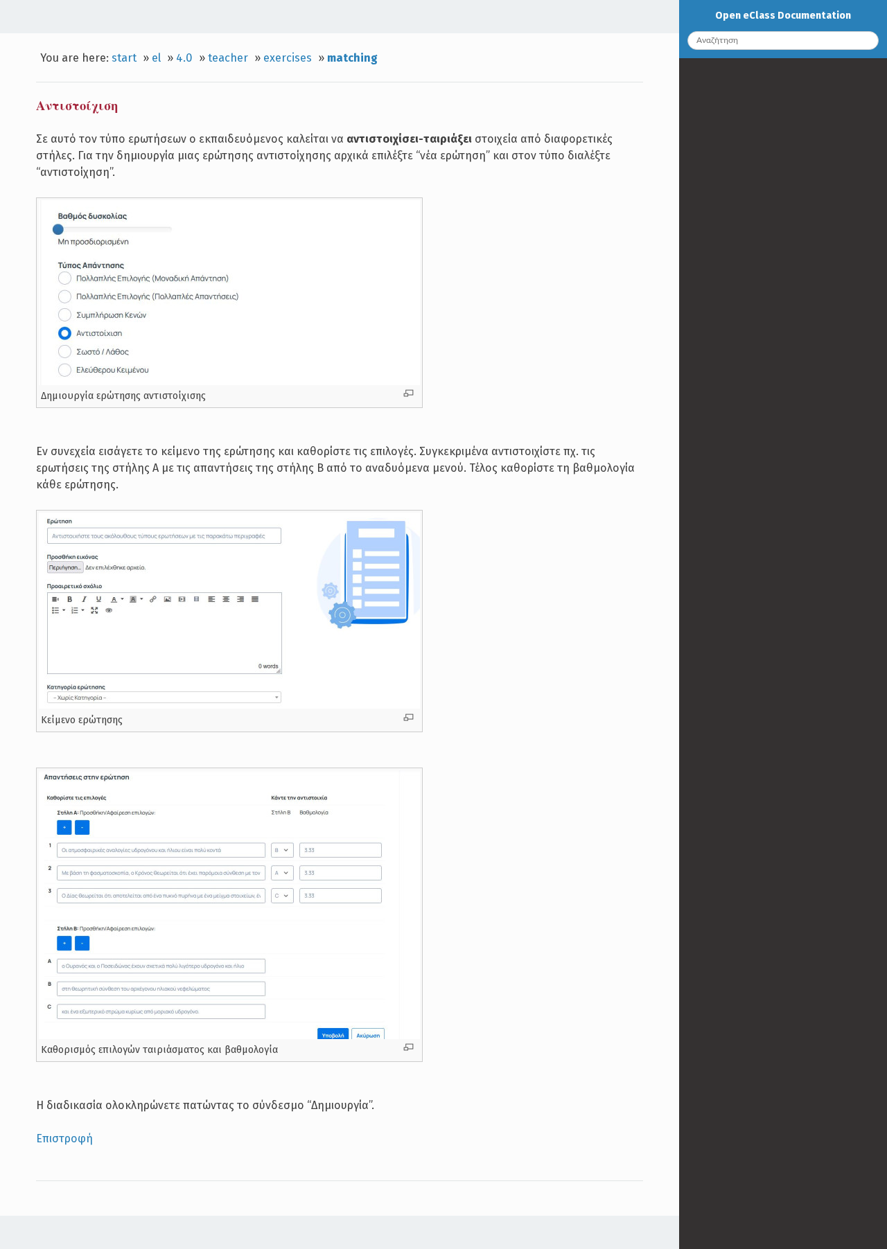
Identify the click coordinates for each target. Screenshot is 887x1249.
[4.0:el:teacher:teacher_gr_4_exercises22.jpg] (229, 381)
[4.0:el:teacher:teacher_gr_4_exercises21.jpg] (229, 705)
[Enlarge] (408, 393)
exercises (287, 57)
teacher (228, 57)
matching (352, 57)
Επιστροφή (64, 1138)
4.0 (184, 57)
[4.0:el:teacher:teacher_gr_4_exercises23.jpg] (229, 1035)
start (124, 57)
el (156, 57)
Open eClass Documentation (783, 15)
